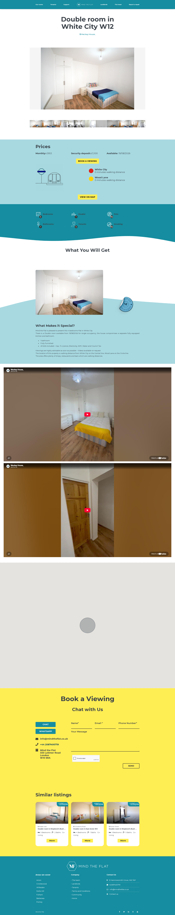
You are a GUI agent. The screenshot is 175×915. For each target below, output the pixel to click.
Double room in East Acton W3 (85, 829)
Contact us (113, 894)
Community (77, 895)
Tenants (53, 4)
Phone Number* (127, 723)
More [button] (52, 840)
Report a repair (134, 4)
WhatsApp (45, 731)
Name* (75, 723)
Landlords (103, 4)
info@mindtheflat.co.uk (119, 889)
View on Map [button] (87, 197)
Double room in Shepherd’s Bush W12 (52, 829)
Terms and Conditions (81, 891)
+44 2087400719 (49, 744)
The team (118, 4)
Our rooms (39, 4)
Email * (99, 723)
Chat (46, 724)
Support (66, 4)
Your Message (79, 731)
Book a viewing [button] (87, 161)
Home (74, 898)
